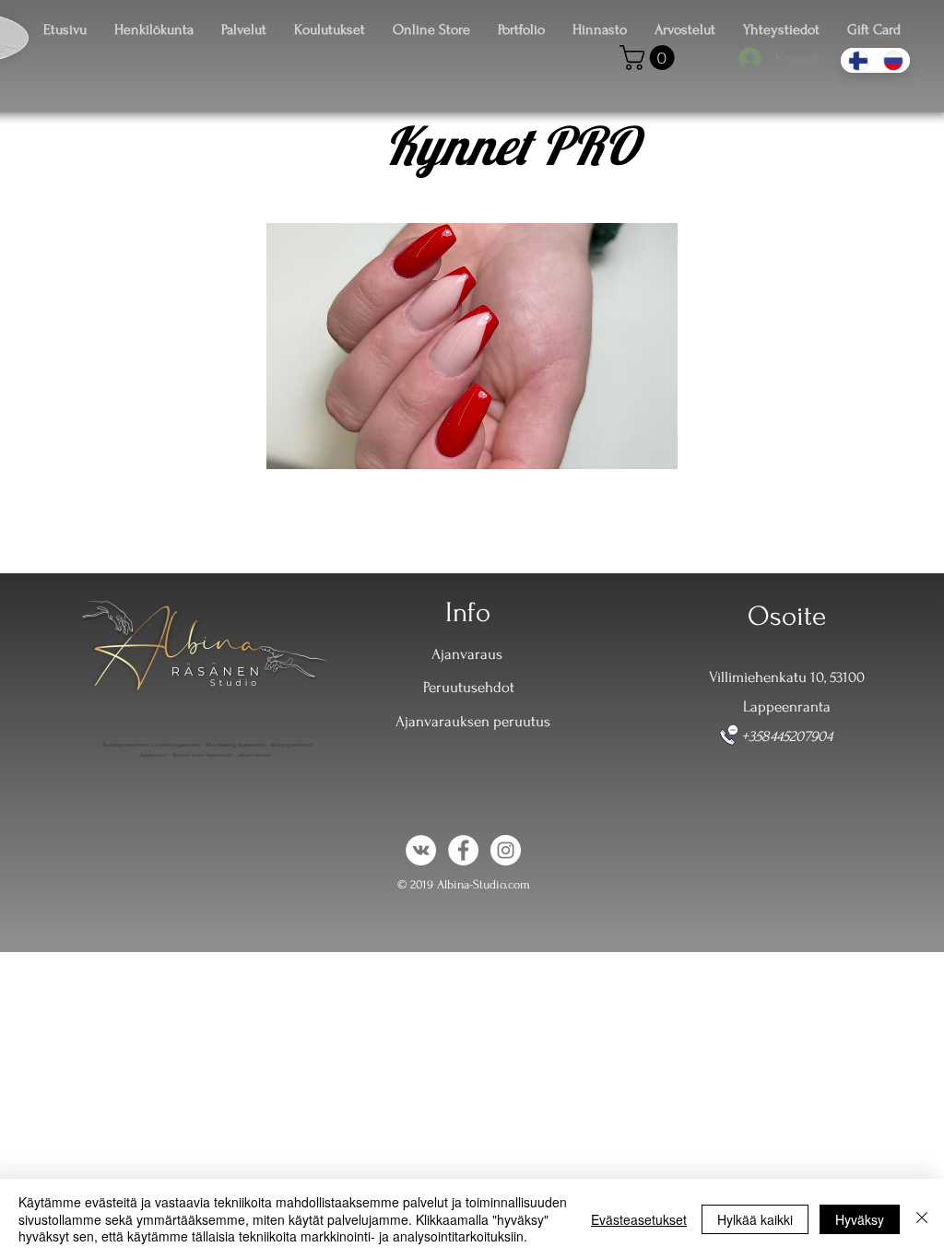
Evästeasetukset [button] (639, 1219)
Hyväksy (859, 1219)
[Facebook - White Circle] (463, 850)
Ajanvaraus (466, 654)
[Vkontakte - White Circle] (421, 850)
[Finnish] (858, 60)
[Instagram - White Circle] (505, 850)
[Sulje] (922, 1219)
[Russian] (892, 60)
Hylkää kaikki (755, 1219)
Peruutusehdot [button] (468, 687)
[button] (650, 57)
